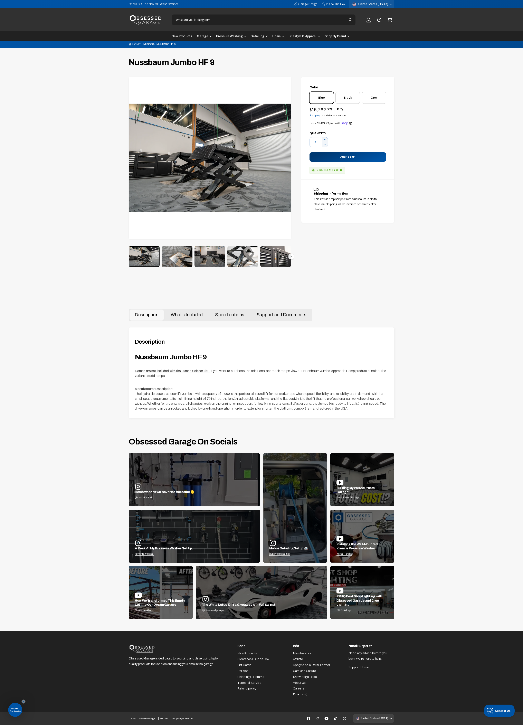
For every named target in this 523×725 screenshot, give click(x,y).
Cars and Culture (304, 671)
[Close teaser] (23, 701)
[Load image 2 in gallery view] (177, 256)
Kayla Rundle (344, 553)
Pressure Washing (229, 36)
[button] (389, 19)
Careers (298, 688)
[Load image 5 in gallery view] (275, 256)
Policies (242, 671)
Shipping (315, 115)
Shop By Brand (335, 36)
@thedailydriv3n (144, 497)
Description (146, 314)
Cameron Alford (144, 610)
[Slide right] (291, 256)
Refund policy (246, 688)
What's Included (187, 314)
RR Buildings (344, 610)
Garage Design (307, 4)
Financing (299, 694)
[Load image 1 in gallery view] (144, 256)
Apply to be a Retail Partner (311, 665)
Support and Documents (281, 314)
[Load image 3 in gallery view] (209, 256)
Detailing (257, 36)
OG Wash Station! (166, 4)
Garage (202, 36)
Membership (302, 653)
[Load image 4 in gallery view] (242, 256)
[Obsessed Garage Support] (379, 19)
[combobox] (263, 19)
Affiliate (298, 659)
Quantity (318, 133)
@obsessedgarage (213, 610)
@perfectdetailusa (279, 553)
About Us (299, 682)
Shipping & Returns (250, 676)
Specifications (229, 314)
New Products (247, 653)
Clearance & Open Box (253, 659)
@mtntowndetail (144, 553)
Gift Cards (244, 665)
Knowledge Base (305, 676)
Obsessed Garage (145, 718)
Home (276, 36)
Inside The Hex (335, 4)
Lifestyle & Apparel (302, 36)
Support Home (359, 667)
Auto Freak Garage (347, 497)
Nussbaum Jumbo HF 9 (159, 44)
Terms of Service (249, 682)
